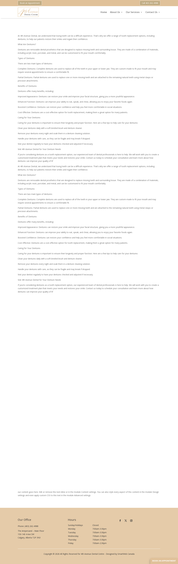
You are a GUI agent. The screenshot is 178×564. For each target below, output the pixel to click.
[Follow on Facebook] (120, 520)
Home (104, 12)
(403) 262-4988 (31, 526)
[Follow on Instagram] (131, 520)
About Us (115, 12)
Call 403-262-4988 (150, 3)
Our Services (133, 12)
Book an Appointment (30, 3)
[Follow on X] (125, 520)
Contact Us (151, 12)
